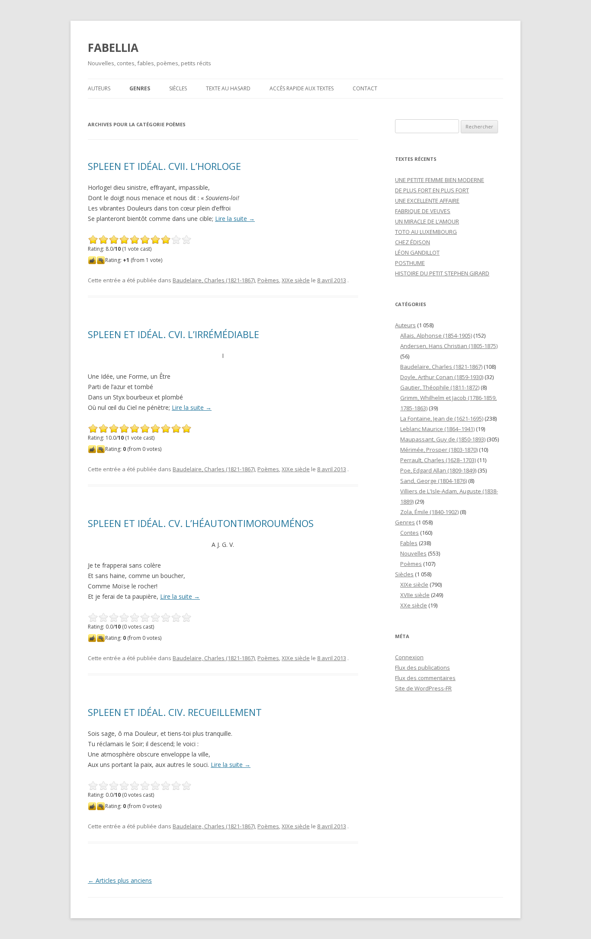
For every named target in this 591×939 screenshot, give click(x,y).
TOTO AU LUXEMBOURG (426, 232)
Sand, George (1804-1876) (433, 481)
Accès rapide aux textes (302, 88)
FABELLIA (113, 47)
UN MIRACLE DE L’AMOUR (427, 221)
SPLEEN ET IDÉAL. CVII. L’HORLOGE (164, 166)
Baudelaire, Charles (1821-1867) (214, 280)
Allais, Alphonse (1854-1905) (436, 335)
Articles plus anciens (120, 880)
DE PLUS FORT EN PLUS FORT (432, 190)
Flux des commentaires (425, 678)
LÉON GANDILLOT (417, 252)
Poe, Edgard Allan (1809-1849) (438, 470)
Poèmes (268, 280)
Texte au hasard (228, 88)
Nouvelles (413, 553)
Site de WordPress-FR (423, 688)
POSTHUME (410, 263)
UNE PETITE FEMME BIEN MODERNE (439, 180)
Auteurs (99, 88)
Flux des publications (422, 667)
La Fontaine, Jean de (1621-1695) (441, 418)
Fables (409, 543)
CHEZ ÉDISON (412, 242)
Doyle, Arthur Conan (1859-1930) (441, 377)
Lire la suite (235, 218)
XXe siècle (413, 605)
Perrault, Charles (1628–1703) (438, 460)
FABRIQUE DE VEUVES (422, 211)
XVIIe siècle (415, 595)
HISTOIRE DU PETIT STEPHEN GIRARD (442, 273)
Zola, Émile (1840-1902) (429, 512)
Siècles (178, 88)
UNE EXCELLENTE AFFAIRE (427, 200)
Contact (365, 88)
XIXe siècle (296, 280)
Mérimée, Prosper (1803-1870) (439, 450)
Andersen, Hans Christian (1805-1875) (449, 346)
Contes (409, 533)
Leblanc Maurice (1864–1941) (437, 429)
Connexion (409, 657)
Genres (139, 88)
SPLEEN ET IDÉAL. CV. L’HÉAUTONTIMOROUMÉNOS (201, 523)
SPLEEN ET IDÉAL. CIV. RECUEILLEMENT (175, 712)
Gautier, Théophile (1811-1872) (439, 387)
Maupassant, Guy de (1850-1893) (442, 439)
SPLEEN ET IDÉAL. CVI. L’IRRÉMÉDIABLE (173, 334)
